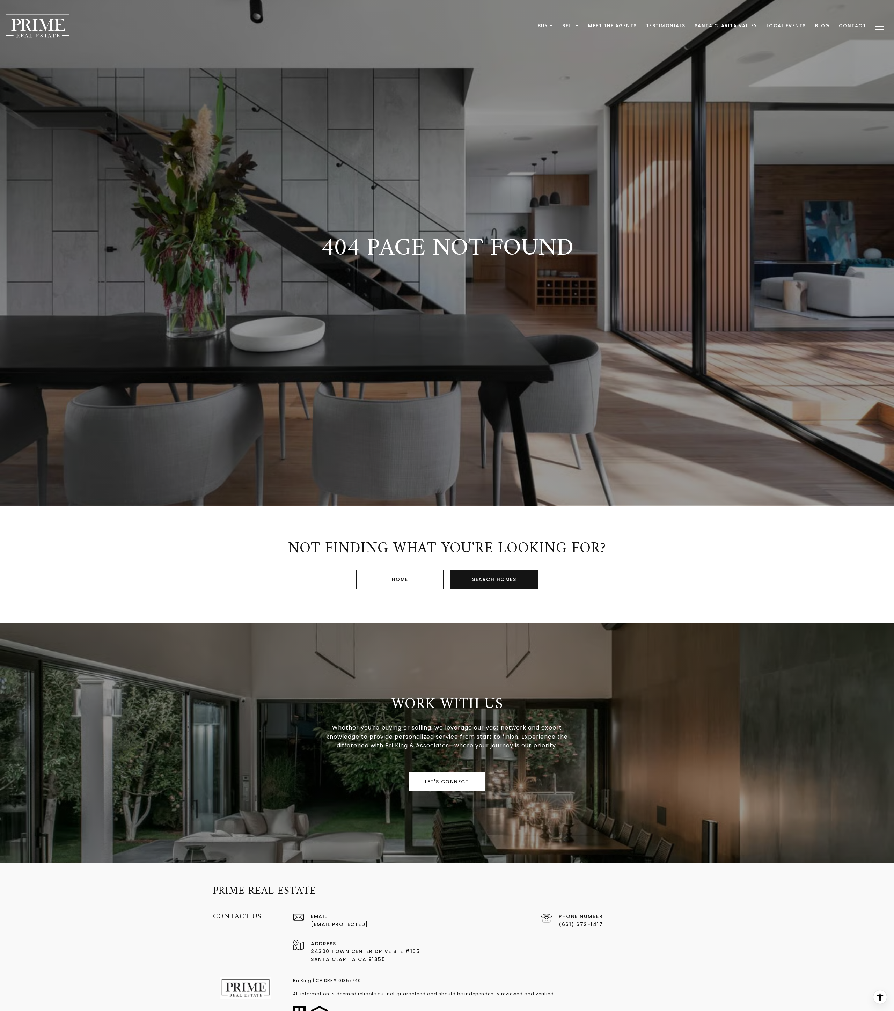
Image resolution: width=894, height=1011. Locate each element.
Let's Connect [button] (447, 781)
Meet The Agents (612, 25)
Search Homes (494, 579)
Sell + (570, 25)
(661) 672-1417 (581, 924)
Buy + (546, 25)
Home (400, 579)
